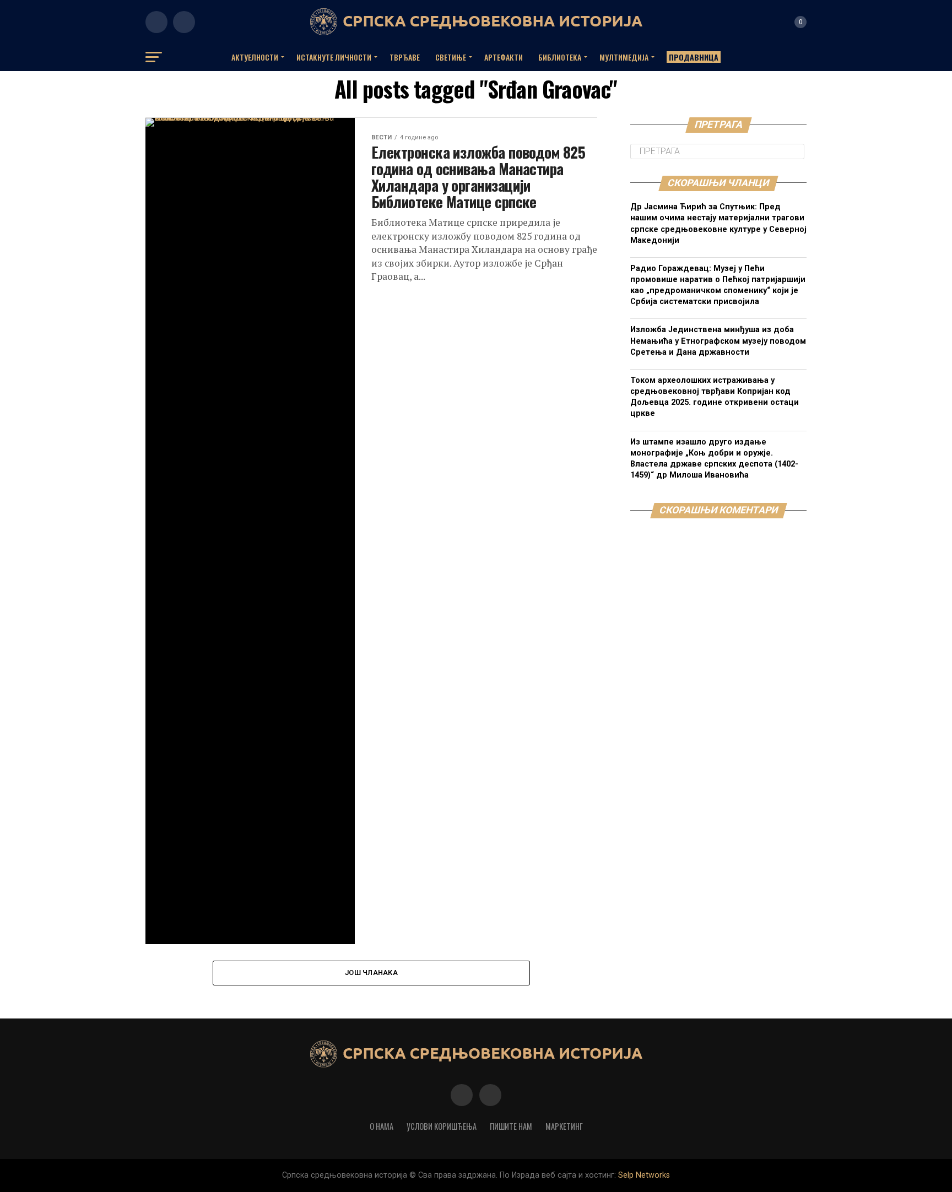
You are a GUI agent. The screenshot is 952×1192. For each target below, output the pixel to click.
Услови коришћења (442, 1126)
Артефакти (503, 57)
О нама (381, 1126)
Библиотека (559, 57)
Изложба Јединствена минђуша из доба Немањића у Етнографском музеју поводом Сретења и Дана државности (718, 340)
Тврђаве (405, 57)
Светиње (450, 57)
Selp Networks (644, 1175)
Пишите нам (511, 1126)
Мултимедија (623, 57)
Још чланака (371, 972)
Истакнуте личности (333, 57)
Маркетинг (564, 1126)
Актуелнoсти (254, 57)
